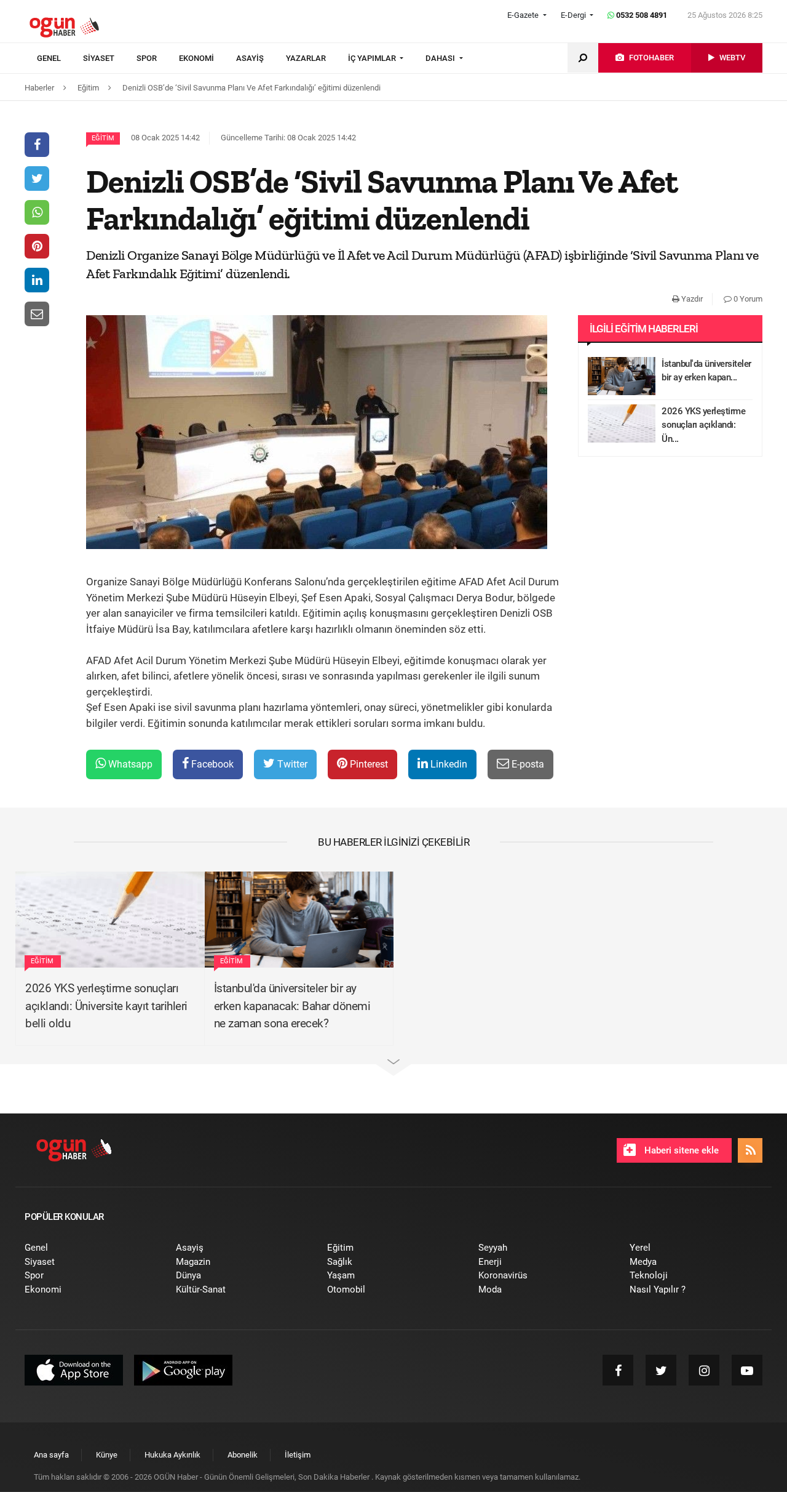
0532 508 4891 (640, 15)
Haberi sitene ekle (680, 1150)
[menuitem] (60, 58)
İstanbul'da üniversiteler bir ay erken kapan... (706, 370)
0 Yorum (747, 298)
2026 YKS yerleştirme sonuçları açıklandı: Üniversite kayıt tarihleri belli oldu (106, 1005)
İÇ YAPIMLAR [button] (373, 58)
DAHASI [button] (441, 58)
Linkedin (447, 764)
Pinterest (367, 764)
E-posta (526, 764)
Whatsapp (129, 764)
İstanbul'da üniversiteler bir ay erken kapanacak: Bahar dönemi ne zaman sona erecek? (292, 1005)
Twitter (291, 764)
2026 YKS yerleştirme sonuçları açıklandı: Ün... (703, 425)
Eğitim (103, 138)
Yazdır (691, 298)
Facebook (211, 764)
